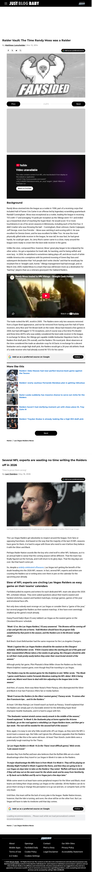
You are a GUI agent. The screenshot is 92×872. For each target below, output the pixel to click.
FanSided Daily (31, 847)
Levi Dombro (11, 474)
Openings (29, 843)
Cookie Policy (31, 852)
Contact (46, 843)
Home (9, 441)
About (12, 843)
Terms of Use (15, 852)
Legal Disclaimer (50, 852)
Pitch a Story (49, 847)
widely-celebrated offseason (31, 567)
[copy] (20, 50)
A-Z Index (13, 856)
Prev (13, 104)
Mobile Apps (14, 847)
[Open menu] (5, 3)
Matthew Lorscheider (15, 45)
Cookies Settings (32, 856)
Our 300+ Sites (68, 843)
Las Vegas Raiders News (24, 441)
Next (78, 104)
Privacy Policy (68, 847)
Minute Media (14, 862)
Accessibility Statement (72, 852)
